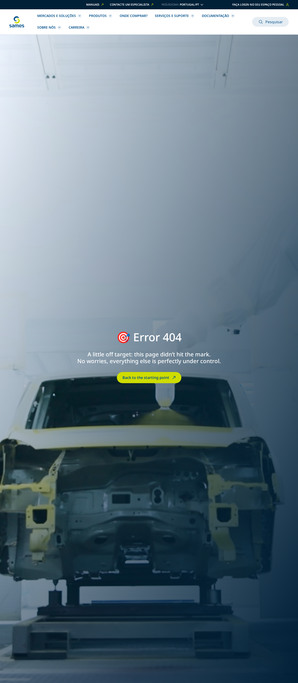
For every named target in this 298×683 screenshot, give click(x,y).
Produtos (98, 15)
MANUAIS (92, 5)
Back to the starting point (145, 377)
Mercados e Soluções (56, 15)
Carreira (76, 27)
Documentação (215, 15)
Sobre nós (46, 27)
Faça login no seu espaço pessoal (258, 5)
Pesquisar (274, 21)
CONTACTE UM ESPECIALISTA (129, 5)
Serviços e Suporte (172, 15)
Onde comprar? (133, 15)
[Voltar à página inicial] (16, 21)
